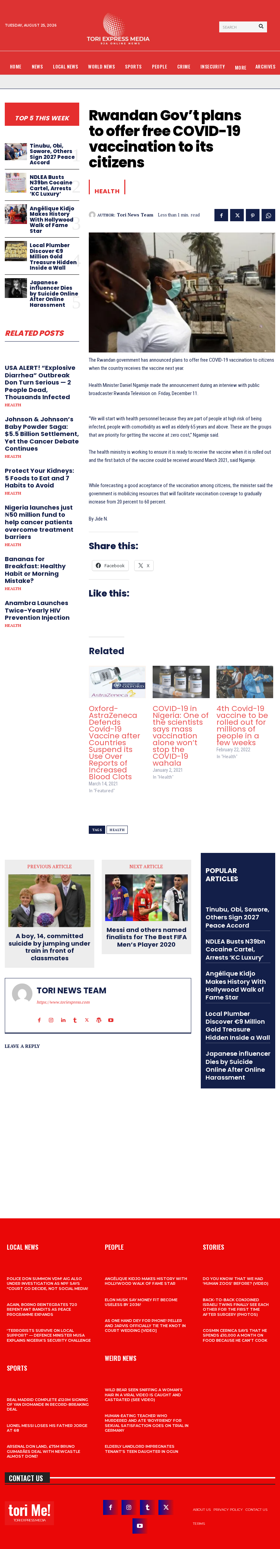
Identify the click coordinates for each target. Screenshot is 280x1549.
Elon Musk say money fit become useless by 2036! (141, 1302)
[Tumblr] (75, 1013)
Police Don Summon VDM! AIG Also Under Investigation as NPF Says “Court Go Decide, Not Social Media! (47, 1283)
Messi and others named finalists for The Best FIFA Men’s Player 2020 (146, 937)
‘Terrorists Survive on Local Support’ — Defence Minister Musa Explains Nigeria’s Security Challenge (49, 1335)
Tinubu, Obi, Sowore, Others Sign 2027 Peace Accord (52, 154)
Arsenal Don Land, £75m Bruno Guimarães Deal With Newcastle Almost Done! (43, 1451)
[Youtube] (110, 1013)
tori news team (135, 215)
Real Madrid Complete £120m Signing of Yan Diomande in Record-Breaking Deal (48, 1404)
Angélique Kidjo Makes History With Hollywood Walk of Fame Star (52, 220)
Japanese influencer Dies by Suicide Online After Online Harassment (54, 294)
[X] (237, 214)
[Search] (261, 26)
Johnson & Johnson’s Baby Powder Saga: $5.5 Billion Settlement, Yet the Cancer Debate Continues (42, 434)
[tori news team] (93, 214)
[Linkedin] (63, 1013)
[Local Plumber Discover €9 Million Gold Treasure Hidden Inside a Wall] (16, 251)
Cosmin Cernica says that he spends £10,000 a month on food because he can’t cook (235, 1335)
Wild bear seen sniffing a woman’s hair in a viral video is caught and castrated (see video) (144, 1394)
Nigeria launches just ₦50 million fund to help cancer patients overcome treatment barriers (39, 522)
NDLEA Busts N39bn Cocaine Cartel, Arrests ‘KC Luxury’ (51, 186)
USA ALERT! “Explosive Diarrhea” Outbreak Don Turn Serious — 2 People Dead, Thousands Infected (40, 382)
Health (13, 405)
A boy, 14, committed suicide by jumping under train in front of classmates (49, 947)
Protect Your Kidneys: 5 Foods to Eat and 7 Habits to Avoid (39, 478)
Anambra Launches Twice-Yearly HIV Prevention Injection (37, 610)
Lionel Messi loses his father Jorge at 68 (47, 1428)
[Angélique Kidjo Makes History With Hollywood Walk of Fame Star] (16, 214)
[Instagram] (51, 1013)
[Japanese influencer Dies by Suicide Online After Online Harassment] (16, 288)
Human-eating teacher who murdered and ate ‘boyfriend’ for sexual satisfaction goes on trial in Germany (146, 1423)
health (117, 830)
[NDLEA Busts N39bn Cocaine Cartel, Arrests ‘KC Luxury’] (16, 183)
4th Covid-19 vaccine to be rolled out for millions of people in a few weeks (242, 725)
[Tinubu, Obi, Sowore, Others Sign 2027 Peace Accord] (16, 151)
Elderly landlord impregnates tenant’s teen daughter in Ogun (141, 1449)
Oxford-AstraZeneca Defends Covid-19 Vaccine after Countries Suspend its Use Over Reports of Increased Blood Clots (114, 742)
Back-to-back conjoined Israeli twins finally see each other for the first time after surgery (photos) (236, 1307)
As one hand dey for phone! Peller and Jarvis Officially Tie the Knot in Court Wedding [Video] (145, 1325)
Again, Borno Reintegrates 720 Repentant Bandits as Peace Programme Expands (42, 1309)
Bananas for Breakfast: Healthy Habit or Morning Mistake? (35, 570)
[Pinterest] (253, 214)
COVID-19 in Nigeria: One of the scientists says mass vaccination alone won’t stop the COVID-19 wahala (181, 735)
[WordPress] (98, 1013)
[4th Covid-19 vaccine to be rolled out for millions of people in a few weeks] (245, 682)
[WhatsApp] (268, 214)
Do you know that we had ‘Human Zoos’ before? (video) (235, 1281)
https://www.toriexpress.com (63, 1002)
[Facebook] (221, 214)
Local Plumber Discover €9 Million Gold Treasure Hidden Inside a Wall (53, 256)
